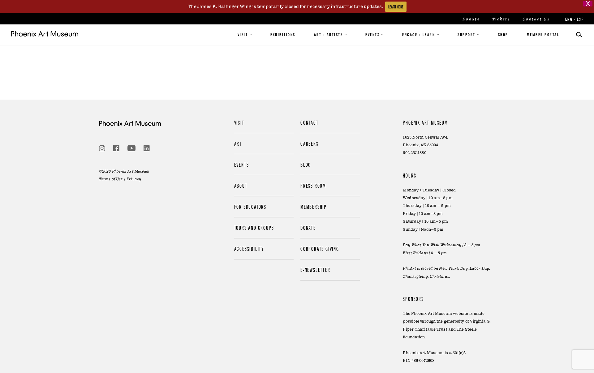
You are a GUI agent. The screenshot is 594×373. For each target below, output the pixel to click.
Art (238, 143)
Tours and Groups (254, 227)
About (241, 185)
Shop (503, 34)
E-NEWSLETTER (315, 269)
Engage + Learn (418, 34)
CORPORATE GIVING (319, 248)
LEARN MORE (395, 6)
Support (467, 34)
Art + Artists (328, 34)
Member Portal (543, 34)
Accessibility (249, 248)
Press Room (313, 185)
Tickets (501, 19)
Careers (309, 143)
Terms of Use (111, 179)
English (568, 19)
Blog (305, 164)
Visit (243, 34)
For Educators (250, 206)
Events (372, 34)
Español (580, 19)
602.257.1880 (414, 152)
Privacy (134, 179)
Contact (309, 122)
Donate (471, 19)
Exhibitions (282, 34)
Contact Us (536, 19)
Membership (313, 206)
